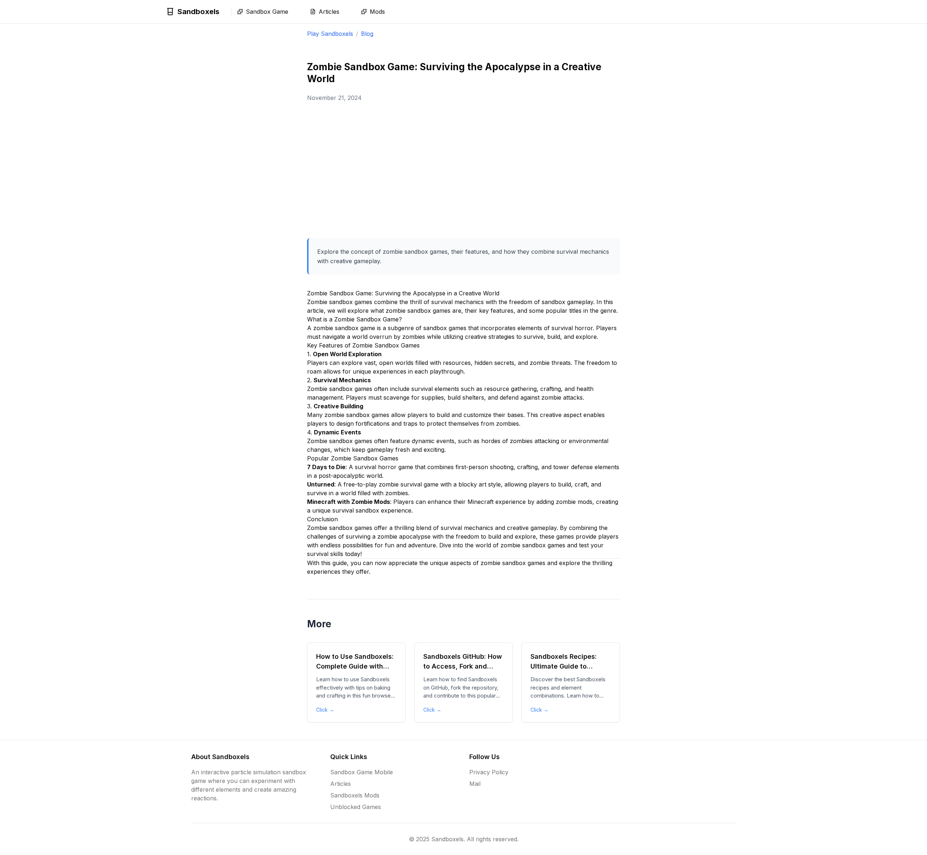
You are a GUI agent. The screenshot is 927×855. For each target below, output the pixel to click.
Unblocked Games (355, 806)
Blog (367, 33)
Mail (475, 783)
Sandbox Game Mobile (361, 772)
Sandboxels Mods (354, 795)
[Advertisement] (463, 170)
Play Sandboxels (330, 33)
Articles (340, 783)
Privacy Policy (488, 772)
